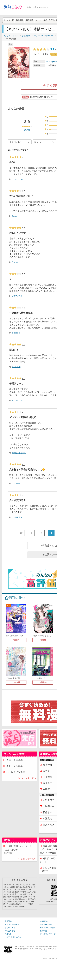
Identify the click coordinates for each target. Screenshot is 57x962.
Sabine (14, 216)
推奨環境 (43, 931)
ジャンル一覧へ (28, 778)
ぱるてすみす (17, 296)
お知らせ (8, 934)
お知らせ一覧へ (28, 859)
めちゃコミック (11, 35)
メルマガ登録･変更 (12, 925)
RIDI (48, 61)
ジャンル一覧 (8, 20)
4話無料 (43, 640)
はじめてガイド (11, 928)
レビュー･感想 (41, 20)
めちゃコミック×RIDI (43, 35)
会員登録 (8, 921)
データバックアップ (48, 934)
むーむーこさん (18, 179)
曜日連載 (29, 20)
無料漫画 (19, 20)
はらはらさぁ (17, 517)
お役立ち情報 (10, 931)
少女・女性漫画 (14, 766)
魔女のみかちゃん (19, 453)
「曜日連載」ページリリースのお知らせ (19, 849)
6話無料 (16, 640)
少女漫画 (26, 35)
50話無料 (42, 682)
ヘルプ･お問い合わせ (13, 937)
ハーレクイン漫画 (15, 772)
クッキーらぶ (17, 483)
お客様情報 (44, 921)
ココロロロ (16, 333)
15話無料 (16, 682)
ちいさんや (16, 367)
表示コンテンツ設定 (48, 928)
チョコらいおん (18, 400)
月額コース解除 (46, 925)
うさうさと (16, 262)
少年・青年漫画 (14, 760)
